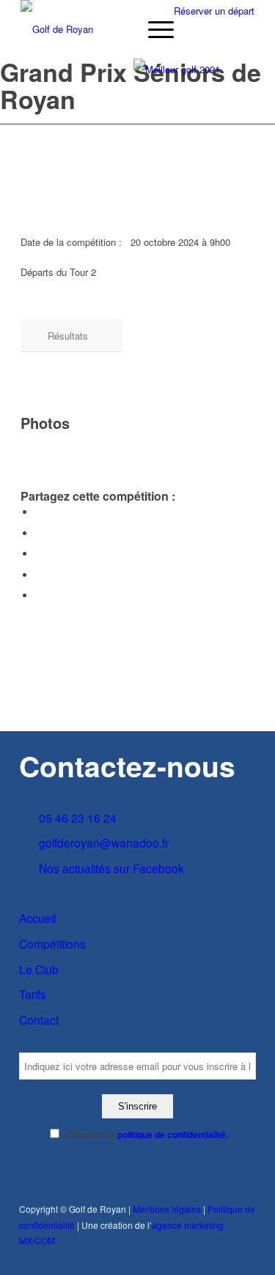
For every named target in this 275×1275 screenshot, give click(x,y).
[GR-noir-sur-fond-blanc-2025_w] (114, 29)
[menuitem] (153, 29)
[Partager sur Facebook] (39, 512)
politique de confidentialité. (172, 1135)
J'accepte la (146, 1135)
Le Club (39, 969)
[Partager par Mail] (39, 595)
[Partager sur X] (39, 533)
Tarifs (32, 994)
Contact (39, 1020)
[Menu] (153, 29)
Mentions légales (167, 1209)
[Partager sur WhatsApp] (39, 554)
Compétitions (52, 943)
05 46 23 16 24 (78, 818)
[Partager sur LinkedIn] (39, 575)
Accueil (37, 918)
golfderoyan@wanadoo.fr (104, 842)
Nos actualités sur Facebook (111, 868)
